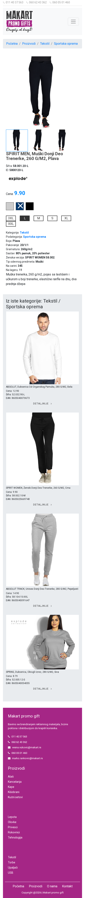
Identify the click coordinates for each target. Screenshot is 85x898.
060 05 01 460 (61, 2)
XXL (11, 224)
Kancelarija (15, 781)
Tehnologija (15, 837)
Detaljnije (41, 403)
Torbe (11, 862)
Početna (12, 43)
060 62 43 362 (38, 2)
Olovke (12, 822)
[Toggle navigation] (73, 22)
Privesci (13, 827)
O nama (52, 886)
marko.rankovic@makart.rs (27, 758)
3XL (11, 218)
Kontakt (67, 886)
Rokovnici (14, 832)
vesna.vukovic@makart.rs (26, 747)
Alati (11, 776)
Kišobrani (13, 792)
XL (66, 218)
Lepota (12, 817)
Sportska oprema (66, 43)
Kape (11, 786)
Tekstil (44, 43)
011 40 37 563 (14, 2)
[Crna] (30, 209)
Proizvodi (29, 43)
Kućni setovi (15, 797)
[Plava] (20, 209)
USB (10, 872)
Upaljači (13, 867)
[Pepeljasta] (10, 209)
